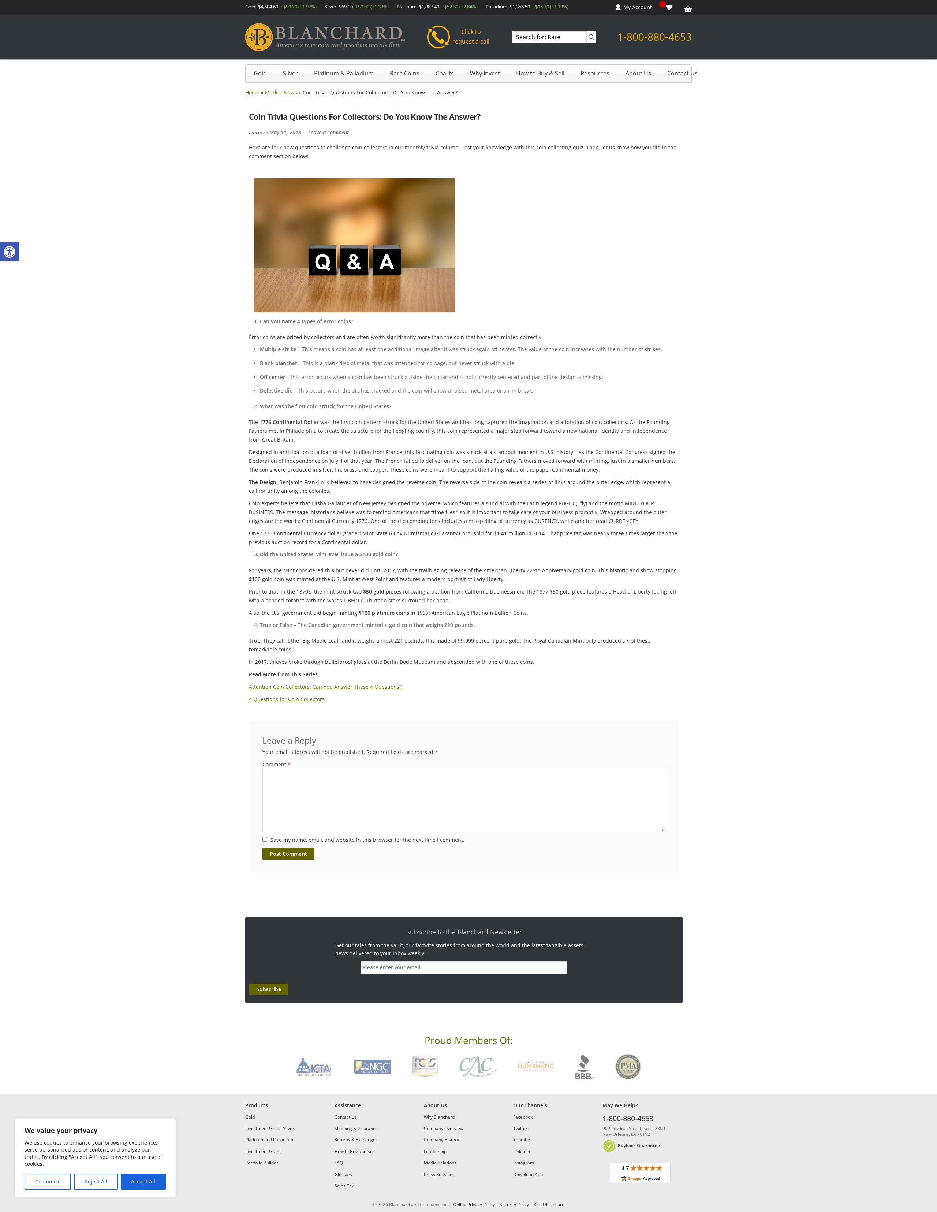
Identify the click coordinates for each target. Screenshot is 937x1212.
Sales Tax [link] (344, 1186)
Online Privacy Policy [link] (474, 1204)
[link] (9, 251)
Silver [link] (290, 73)
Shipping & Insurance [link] (356, 1128)
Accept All (143, 1181)
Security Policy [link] (514, 1204)
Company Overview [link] (443, 1128)
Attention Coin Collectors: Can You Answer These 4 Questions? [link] (325, 686)
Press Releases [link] (439, 1174)
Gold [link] (260, 73)
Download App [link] (528, 1174)
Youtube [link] (521, 1140)
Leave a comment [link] (328, 132)
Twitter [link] (520, 1128)
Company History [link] (441, 1140)
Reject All (96, 1181)
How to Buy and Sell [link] (355, 1151)
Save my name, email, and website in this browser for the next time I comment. (367, 839)
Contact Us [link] (682, 73)
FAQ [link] (339, 1163)
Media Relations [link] (440, 1163)
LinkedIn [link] (521, 1151)
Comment (276, 764)
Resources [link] (595, 73)
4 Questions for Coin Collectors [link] (287, 699)
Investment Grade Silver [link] (269, 1128)
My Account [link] (637, 7)
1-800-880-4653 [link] (654, 37)
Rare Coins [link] (404, 73)
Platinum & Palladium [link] (344, 73)
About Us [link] (638, 73)
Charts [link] (445, 73)
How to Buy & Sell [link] (540, 73)
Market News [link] (281, 92)
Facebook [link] (523, 1117)
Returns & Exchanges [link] (356, 1140)
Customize (48, 1181)
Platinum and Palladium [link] (269, 1140)
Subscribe (269, 989)
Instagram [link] (523, 1163)
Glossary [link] (343, 1174)
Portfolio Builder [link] (261, 1163)
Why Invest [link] (485, 73)
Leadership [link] (435, 1151)
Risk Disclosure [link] (549, 1204)
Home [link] (252, 92)
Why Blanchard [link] (439, 1117)
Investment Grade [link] (263, 1151)
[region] (95, 1157)
